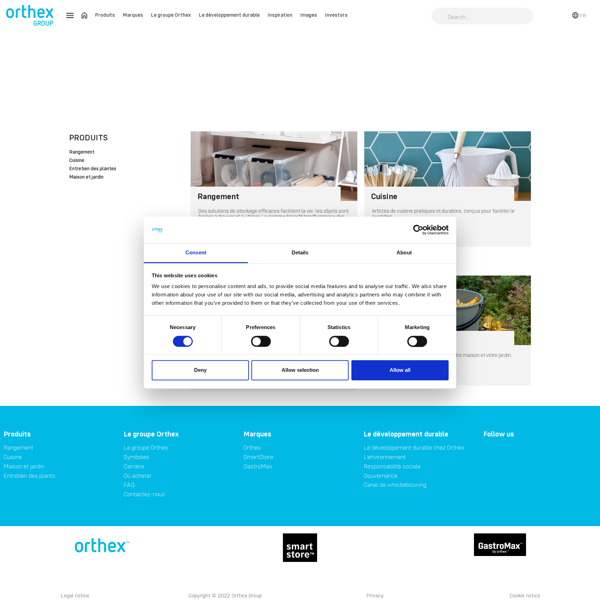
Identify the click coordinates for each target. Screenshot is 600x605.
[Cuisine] (447, 166)
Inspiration (280, 14)
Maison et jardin (86, 177)
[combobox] (482, 16)
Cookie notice (525, 595)
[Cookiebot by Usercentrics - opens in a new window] (418, 229)
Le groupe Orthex (171, 14)
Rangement (81, 152)
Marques (133, 14)
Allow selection (300, 370)
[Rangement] (274, 166)
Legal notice (75, 595)
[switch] (261, 341)
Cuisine (76, 160)
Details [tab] (300, 253)
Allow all (400, 370)
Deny (200, 370)
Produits (105, 14)
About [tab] (404, 253)
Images (308, 14)
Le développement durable (229, 14)
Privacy (375, 595)
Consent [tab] (195, 253)
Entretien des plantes (92, 169)
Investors (336, 14)
